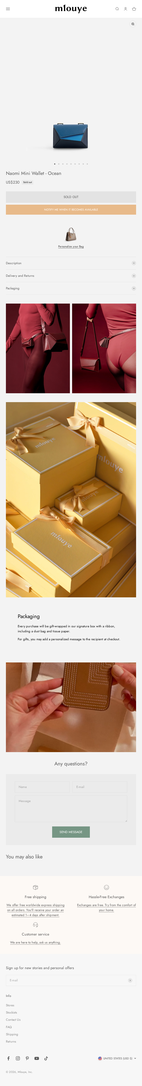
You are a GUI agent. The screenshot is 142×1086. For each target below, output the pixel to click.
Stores (10, 1005)
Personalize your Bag (71, 246)
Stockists (11, 1012)
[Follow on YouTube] (36, 1058)
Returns (11, 1041)
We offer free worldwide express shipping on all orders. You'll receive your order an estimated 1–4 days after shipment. (35, 910)
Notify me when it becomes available (71, 210)
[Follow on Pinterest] (27, 1058)
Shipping (12, 1034)
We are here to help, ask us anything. (35, 942)
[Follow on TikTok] (46, 1058)
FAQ (9, 1027)
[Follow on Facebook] (8, 1058)
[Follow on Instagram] (17, 1058)
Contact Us (13, 1019)
